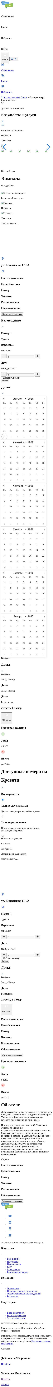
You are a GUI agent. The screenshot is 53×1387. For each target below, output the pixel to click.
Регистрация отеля (16, 1315)
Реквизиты (12, 1296)
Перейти (5, 1364)
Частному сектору (16, 1318)
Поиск (24, 97)
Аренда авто (13, 1269)
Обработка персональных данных (24, 1293)
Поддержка (12, 1261)
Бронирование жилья (17, 1272)
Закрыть (5, 1384)
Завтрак (5, 849)
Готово (5, 381)
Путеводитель (14, 1264)
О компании (13, 1288)
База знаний (13, 1259)
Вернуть (5, 1379)
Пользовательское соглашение (22, 1291)
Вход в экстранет (15, 1313)
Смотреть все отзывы (12, 314)
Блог (9, 1266)
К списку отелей (12, 97)
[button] (5, 147)
